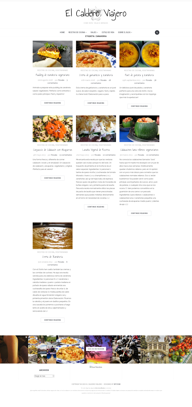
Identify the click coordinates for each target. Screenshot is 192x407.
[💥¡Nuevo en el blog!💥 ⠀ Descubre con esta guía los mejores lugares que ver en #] (155, 349)
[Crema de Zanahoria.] (53, 224)
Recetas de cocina (77, 32)
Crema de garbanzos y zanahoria (96, 75)
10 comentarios (109, 155)
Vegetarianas (61, 70)
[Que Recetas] (96, 367)
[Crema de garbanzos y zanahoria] (96, 42)
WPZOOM (117, 384)
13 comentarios (65, 155)
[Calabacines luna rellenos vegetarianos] (139, 117)
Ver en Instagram (96, 349)
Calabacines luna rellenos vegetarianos (139, 150)
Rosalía (61, 80)
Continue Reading (52, 103)
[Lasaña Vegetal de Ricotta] (96, 117)
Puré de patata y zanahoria (139, 75)
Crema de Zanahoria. (52, 257)
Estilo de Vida (108, 32)
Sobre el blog (124, 32)
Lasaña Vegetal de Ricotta (96, 150)
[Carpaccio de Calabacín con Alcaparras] (53, 117)
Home (62, 32)
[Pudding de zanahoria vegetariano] (53, 42)
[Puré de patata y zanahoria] (139, 42)
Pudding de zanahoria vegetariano (52, 75)
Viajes (93, 32)
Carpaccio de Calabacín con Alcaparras (52, 150)
